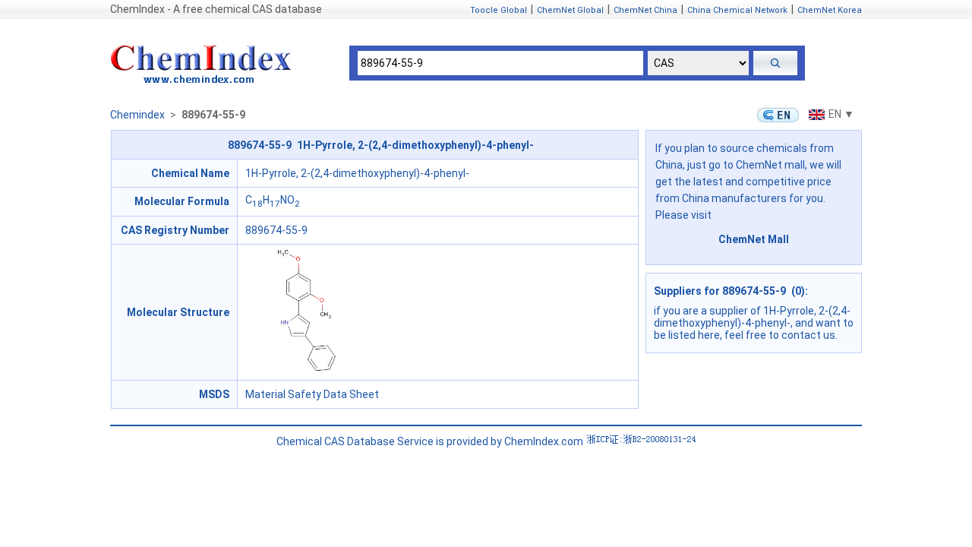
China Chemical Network (737, 10)
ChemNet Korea (829, 10)
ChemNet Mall (753, 239)
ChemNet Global (570, 10)
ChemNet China (645, 10)
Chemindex (137, 115)
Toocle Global (498, 10)
